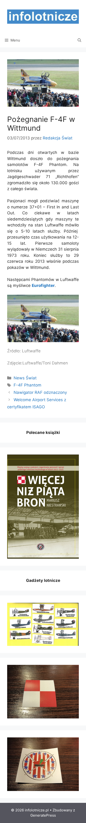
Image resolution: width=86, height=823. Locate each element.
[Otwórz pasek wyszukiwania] (79, 40)
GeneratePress (43, 815)
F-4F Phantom (27, 385)
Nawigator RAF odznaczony (40, 392)
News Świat (25, 378)
